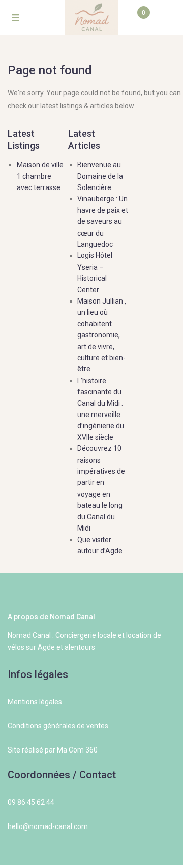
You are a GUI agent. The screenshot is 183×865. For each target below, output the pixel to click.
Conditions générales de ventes (58, 726)
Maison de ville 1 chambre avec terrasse (40, 176)
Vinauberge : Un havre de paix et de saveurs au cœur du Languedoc (102, 221)
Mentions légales (35, 702)
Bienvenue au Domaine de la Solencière (100, 176)
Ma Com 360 (77, 750)
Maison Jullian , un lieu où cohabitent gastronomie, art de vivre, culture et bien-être (101, 335)
